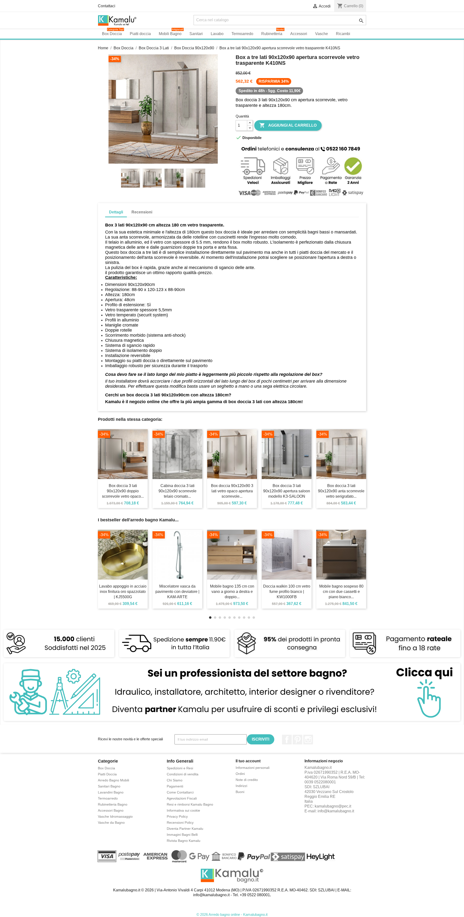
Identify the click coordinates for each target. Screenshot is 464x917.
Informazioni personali (252, 768)
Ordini (240, 774)
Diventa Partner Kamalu (185, 828)
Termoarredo (108, 798)
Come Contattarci (180, 792)
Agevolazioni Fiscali (182, 798)
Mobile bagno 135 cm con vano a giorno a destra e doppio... (232, 591)
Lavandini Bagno (110, 792)
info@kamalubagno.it (336, 811)
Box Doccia (106, 768)
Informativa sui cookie (183, 810)
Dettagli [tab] (116, 212)
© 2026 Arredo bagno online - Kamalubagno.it (232, 914)
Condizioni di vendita (182, 774)
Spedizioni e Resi (180, 768)
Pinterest (297, 739)
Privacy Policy (177, 816)
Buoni (240, 792)
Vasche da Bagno (111, 822)
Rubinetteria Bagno (112, 804)
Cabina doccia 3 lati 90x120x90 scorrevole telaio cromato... (177, 491)
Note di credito (247, 780)
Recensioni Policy (180, 822)
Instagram (308, 739)
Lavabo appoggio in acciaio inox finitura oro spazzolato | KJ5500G (122, 591)
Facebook (287, 739)
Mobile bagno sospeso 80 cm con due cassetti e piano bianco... (341, 591)
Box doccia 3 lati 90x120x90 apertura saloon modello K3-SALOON (286, 491)
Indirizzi (241, 786)
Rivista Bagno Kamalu (183, 841)
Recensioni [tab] (141, 212)
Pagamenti (175, 786)
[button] (357, 34)
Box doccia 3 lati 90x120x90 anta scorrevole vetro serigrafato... (341, 491)
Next (211, 110)
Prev (115, 110)
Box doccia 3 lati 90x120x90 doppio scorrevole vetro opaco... (123, 491)
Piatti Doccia (107, 774)
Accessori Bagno (110, 810)
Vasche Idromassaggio (115, 816)
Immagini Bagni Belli (182, 835)
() (350, 6)
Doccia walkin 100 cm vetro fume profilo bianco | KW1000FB (286, 591)
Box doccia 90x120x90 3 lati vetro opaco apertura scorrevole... (232, 491)
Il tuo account (248, 761)
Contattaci (106, 6)
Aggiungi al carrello (288, 125)
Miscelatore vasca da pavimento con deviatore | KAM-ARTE (177, 591)
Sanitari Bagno (109, 786)
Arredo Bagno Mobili (113, 780)
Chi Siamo (174, 780)
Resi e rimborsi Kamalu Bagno (190, 804)
